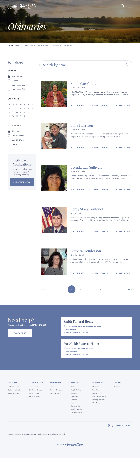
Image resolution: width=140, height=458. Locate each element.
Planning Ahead (76, 406)
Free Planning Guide (99, 396)
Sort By (12, 71)
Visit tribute (77, 105)
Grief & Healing (76, 409)
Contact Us (20, 333)
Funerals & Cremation (57, 390)
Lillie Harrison (81, 125)
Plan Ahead (97, 383)
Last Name (13, 99)
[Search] (127, 65)
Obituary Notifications (15, 390)
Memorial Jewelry (34, 396)
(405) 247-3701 (40, 324)
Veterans (74, 403)
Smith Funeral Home (78, 321)
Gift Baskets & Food (35, 390)
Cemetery (74, 399)
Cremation (74, 396)
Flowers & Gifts (36, 383)
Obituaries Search (13, 387)
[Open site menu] (130, 6)
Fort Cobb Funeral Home (81, 343)
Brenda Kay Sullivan (86, 167)
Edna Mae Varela (83, 83)
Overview (53, 387)
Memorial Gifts (34, 393)
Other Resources (76, 412)
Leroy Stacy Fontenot (86, 209)
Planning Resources (98, 399)
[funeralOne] (75, 444)
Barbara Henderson (85, 250)
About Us (117, 383)
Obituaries (12, 383)
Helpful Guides (76, 390)
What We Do (55, 383)
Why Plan (95, 390)
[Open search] (122, 6)
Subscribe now (21, 182)
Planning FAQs (97, 393)
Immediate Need (55, 393)
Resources (76, 383)
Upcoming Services (14, 393)
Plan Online (96, 403)
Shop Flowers (33, 387)
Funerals (74, 393)
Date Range (14, 125)
